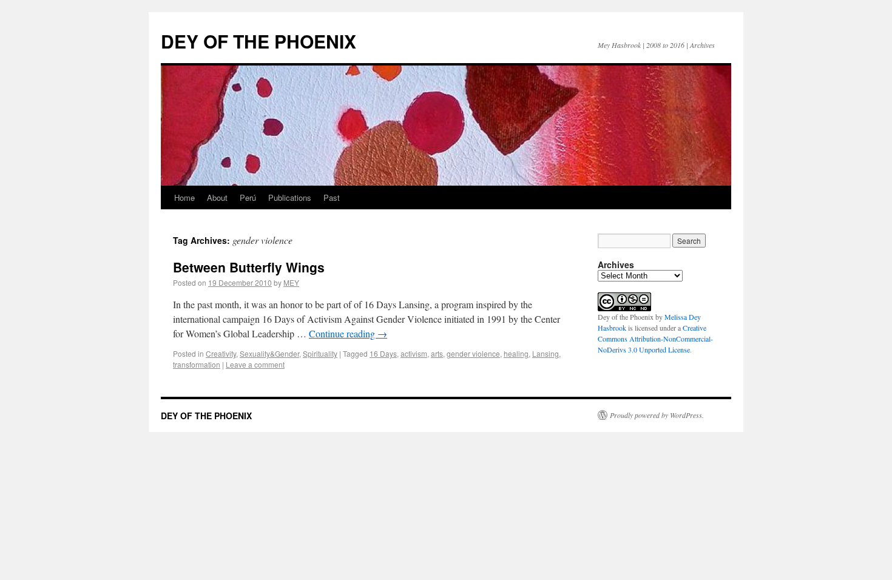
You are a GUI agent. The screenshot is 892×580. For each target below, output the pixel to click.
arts (437, 353)
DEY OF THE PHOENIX (258, 41)
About (217, 197)
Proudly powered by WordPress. (657, 415)
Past (331, 197)
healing (516, 353)
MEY (291, 282)
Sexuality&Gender (269, 353)
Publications (289, 197)
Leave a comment (255, 364)
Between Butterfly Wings (249, 267)
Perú (248, 197)
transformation (196, 364)
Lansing (545, 353)
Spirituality (320, 353)
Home (184, 197)
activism (413, 353)
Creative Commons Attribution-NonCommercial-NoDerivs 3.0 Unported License (655, 338)
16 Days (383, 353)
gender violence (473, 353)
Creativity (221, 353)
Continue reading (348, 333)
